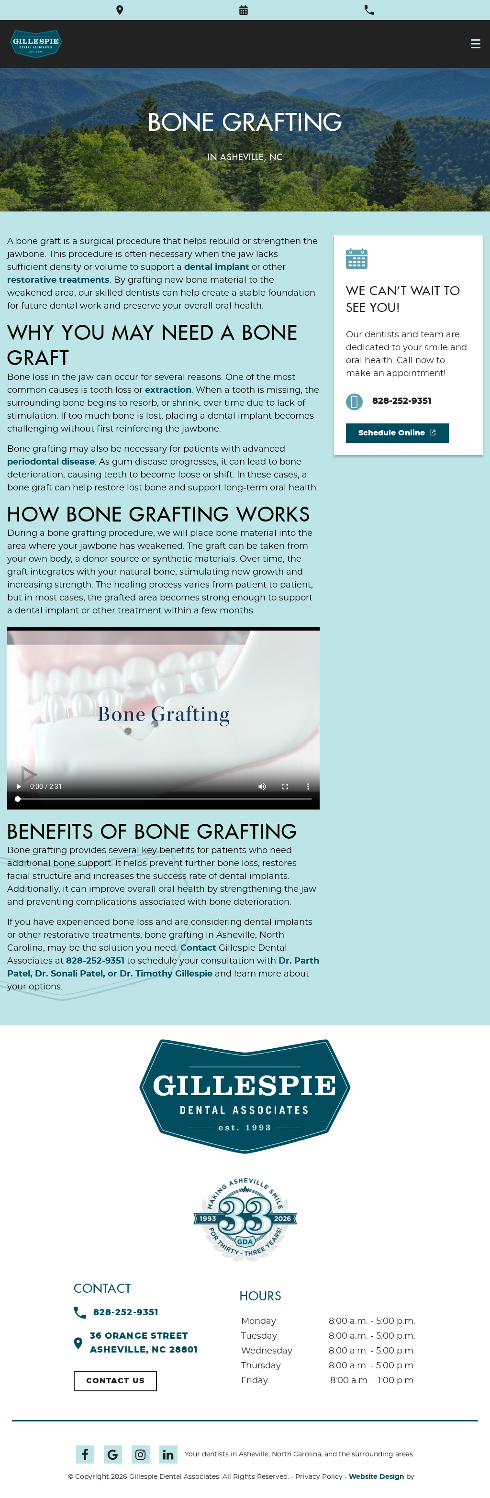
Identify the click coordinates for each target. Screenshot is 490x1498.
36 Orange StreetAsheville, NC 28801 (144, 1343)
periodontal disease (51, 462)
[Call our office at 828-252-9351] (369, 10)
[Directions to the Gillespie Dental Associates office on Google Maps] (119, 10)
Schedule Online (391, 433)
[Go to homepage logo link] (245, 1096)
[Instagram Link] (141, 1454)
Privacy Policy (319, 1477)
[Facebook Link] (85, 1454)
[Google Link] (113, 1454)
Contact (198, 948)
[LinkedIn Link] (168, 1454)
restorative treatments (58, 280)
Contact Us (115, 1381)
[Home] (36, 44)
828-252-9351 (95, 961)
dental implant (216, 267)
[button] (243, 10)
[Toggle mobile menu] (475, 44)
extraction (168, 390)
